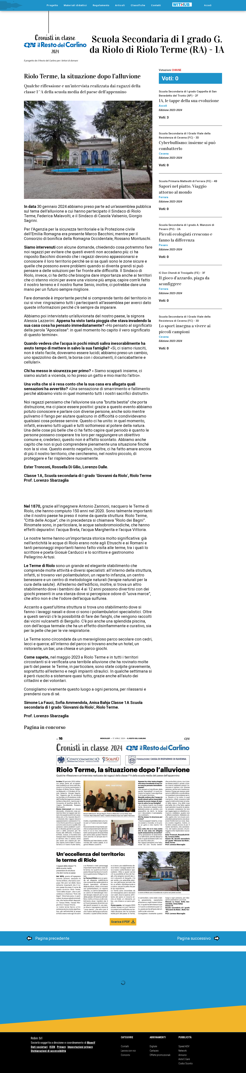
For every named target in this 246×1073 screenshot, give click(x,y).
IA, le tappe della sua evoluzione (189, 100)
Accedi (207, 5)
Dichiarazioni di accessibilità (48, 1051)
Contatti (125, 1046)
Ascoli (163, 105)
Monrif (91, 1042)
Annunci (182, 1055)
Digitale (153, 1046)
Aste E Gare (184, 1059)
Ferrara (163, 197)
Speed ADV (183, 1046)
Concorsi (125, 1055)
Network (182, 1050)
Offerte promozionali (160, 1055)
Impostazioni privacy (80, 1047)
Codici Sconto (185, 1063)
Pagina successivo (194, 938)
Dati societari (39, 1047)
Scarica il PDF (120, 921)
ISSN (52, 1047)
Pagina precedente (52, 938)
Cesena (164, 153)
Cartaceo (154, 1050)
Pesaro (163, 245)
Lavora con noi (128, 1050)
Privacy (61, 1047)
